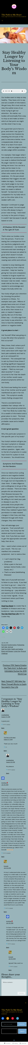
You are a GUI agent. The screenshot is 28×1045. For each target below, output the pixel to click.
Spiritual (10, 647)
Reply (2, 728)
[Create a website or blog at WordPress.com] (14, 1040)
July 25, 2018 (12, 959)
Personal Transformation (9, 645)
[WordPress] (17, 1018)
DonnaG (6, 866)
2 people (8, 853)
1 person (8, 724)
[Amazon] (7, 1018)
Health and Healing (17, 649)
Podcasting (20, 645)
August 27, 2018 (5, 717)
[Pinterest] (12, 1018)
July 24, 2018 (7, 868)
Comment (21, 993)
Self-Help (4, 647)
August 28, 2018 (10, 762)
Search (22, 1031)
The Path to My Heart (11, 15)
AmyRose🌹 (4, 783)
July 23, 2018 (4, 785)
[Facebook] (2, 1018)
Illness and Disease (7, 651)
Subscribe (22, 1024)
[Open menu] (2, 21)
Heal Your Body (6, 649)
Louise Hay (17, 651)
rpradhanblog (5, 715)
